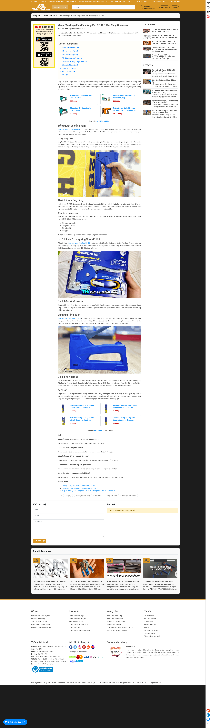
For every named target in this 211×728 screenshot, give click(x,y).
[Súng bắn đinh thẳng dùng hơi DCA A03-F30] (63, 111)
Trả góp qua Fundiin (114, 625)
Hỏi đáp (147, 627)
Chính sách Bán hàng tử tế (78, 625)
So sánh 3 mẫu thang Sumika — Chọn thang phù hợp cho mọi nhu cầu (165, 36)
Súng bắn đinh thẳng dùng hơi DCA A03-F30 (80, 109)
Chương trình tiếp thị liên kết (41, 627)
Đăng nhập (164, 7)
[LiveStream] (208, 16)
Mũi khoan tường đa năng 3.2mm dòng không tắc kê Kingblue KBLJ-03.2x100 (82, 419)
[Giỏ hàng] (208, 3)
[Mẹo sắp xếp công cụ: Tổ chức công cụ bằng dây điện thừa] (147, 102)
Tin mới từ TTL (149, 616)
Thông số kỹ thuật (71, 51)
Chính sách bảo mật (76, 616)
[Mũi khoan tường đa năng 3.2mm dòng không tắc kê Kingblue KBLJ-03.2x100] (63, 421)
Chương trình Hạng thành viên (117, 630)
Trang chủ (36, 16)
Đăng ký (175, 7)
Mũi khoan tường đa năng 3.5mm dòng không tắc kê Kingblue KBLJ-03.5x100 (82, 406)
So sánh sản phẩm (151, 630)
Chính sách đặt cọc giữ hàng (79, 630)
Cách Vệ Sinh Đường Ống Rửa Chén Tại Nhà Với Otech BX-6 (164, 111)
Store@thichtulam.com (44, 651)
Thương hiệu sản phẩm (152, 636)
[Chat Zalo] (208, 715)
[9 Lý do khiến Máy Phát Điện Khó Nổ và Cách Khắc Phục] (147, 92)
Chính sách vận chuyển (77, 619)
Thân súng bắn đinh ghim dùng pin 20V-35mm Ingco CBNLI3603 (124, 109)
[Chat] (208, 710)
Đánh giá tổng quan (69, 68)
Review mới (148, 65)
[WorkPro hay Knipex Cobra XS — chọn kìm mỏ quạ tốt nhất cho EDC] (147, 43)
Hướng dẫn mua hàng (114, 616)
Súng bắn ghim (111, 496)
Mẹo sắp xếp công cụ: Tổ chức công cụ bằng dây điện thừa (165, 101)
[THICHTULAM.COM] (41, 7)
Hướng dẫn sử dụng (83, 496)
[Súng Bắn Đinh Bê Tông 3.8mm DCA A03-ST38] (63, 99)
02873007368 (175, 2)
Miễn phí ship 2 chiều (76, 622)
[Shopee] (88, 647)
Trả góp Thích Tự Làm (39, 622)
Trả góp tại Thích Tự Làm (116, 622)
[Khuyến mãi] (208, 12)
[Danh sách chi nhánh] (208, 724)
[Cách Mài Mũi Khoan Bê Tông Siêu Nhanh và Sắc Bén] (147, 71)
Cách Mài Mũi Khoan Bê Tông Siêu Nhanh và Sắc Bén (164, 71)
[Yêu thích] (208, 7)
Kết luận (65, 75)
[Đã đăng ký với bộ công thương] (42, 669)
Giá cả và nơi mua (68, 71)
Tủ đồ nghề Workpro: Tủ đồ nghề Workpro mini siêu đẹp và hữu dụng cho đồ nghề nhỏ (164, 49)
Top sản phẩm (149, 633)
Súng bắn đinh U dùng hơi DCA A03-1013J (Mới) (124, 97)
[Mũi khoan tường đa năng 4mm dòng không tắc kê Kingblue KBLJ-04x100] (106, 421)
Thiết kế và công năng (70, 55)
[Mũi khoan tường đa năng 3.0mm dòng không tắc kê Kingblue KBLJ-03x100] (106, 408)
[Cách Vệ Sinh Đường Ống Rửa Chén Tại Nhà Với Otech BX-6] (147, 112)
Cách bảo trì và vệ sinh (70, 65)
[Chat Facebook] (208, 719)
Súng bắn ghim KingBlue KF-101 (69, 129)
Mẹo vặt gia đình (150, 619)
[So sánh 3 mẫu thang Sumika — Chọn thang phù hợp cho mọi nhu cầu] (147, 37)
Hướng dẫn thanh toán (115, 619)
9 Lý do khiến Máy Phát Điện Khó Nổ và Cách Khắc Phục (164, 91)
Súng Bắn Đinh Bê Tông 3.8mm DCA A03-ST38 (81, 97)
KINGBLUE (98, 431)
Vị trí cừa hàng (142, 2)
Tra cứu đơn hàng (158, 2)
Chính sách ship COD (76, 627)
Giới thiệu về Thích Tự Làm (41, 616)
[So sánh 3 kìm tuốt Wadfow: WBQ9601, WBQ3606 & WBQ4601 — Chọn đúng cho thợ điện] (147, 56)
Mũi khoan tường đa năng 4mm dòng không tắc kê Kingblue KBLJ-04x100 (124, 419)
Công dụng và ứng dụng (73, 58)
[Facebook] (71, 647)
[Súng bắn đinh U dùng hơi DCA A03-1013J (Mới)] (106, 99)
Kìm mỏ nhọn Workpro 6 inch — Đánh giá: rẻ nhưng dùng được (165, 30)
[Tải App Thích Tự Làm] (44, 46)
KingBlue (98, 496)
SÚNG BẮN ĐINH (103, 121)
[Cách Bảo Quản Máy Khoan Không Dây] (147, 81)
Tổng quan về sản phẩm (70, 47)
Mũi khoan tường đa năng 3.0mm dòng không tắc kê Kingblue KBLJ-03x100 (125, 406)
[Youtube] (84, 647)
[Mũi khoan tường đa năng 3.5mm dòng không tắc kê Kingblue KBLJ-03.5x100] (63, 408)
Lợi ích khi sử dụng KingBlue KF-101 (74, 62)
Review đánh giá (150, 625)
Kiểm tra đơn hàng (38, 619)
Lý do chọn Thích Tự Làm (40, 625)
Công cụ (68, 496)
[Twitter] (75, 647)
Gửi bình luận (40, 541)
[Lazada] (93, 647)
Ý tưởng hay (148, 622)
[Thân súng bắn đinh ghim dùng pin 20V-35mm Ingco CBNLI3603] (106, 111)
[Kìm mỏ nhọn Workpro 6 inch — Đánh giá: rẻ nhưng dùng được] (147, 31)
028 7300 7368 (43, 654)
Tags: (60, 496)
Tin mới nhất (149, 25)
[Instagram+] (79, 647)
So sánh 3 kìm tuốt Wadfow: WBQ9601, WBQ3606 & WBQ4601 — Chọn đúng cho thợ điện (164, 57)
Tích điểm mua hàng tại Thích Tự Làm (120, 627)
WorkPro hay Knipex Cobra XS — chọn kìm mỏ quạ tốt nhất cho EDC (164, 42)
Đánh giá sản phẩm (129, 496)
